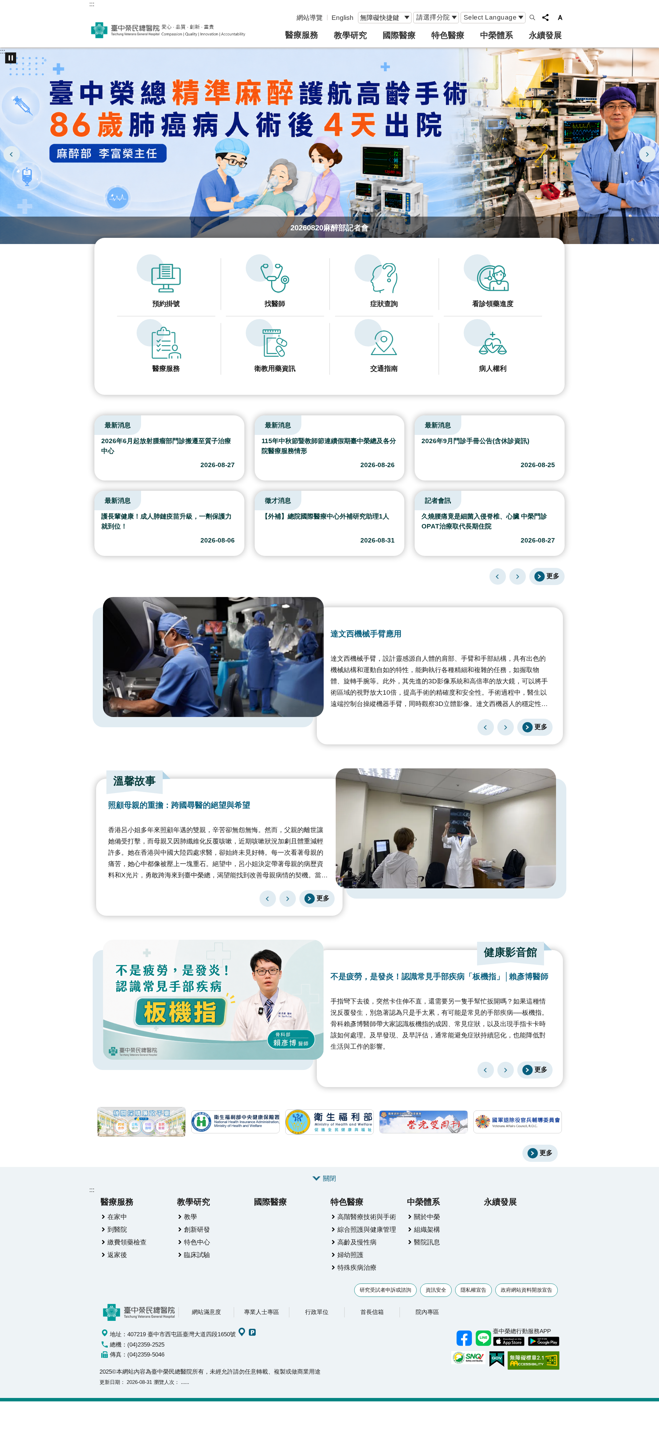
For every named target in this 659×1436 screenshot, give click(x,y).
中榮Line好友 (483, 1338)
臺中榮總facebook (464, 1338)
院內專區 (427, 1312)
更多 (552, 576)
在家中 (117, 1216)
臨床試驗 (197, 1254)
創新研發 (197, 1229)
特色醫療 (447, 35)
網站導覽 (310, 17)
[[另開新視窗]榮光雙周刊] (423, 1122)
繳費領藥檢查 (127, 1242)
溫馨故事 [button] (134, 781)
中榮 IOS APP (508, 1341)
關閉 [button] (329, 1178)
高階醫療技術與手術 (366, 1216)
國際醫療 (399, 35)
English (343, 17)
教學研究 (350, 35)
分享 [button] (545, 17)
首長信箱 (372, 1312)
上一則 (11, 154)
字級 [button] (560, 17)
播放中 (97, 423)
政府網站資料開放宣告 (526, 1290)
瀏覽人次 (164, 1382)
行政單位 (316, 1312)
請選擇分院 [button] (433, 17)
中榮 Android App (543, 1341)
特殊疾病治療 (357, 1267)
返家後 (117, 1254)
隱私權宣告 (473, 1290)
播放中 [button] (10, 57)
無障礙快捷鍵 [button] (379, 17)
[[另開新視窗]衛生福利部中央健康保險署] (235, 1121)
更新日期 (110, 1382)
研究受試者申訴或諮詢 (385, 1290)
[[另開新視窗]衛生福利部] (329, 1122)
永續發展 (545, 35)
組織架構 (427, 1229)
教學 (190, 1216)
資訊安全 (436, 1290)
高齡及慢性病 (357, 1242)
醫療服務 (301, 34)
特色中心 (197, 1242)
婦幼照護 (350, 1254)
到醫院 (117, 1229)
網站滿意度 (206, 1312)
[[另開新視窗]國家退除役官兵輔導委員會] (517, 1121)
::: (91, 4)
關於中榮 (427, 1216)
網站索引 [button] (532, 17)
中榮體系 (496, 35)
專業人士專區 (261, 1312)
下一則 (647, 154)
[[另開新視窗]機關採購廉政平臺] (141, 1122)
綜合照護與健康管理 (366, 1229)
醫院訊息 (427, 1242)
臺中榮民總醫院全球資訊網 (168, 30)
